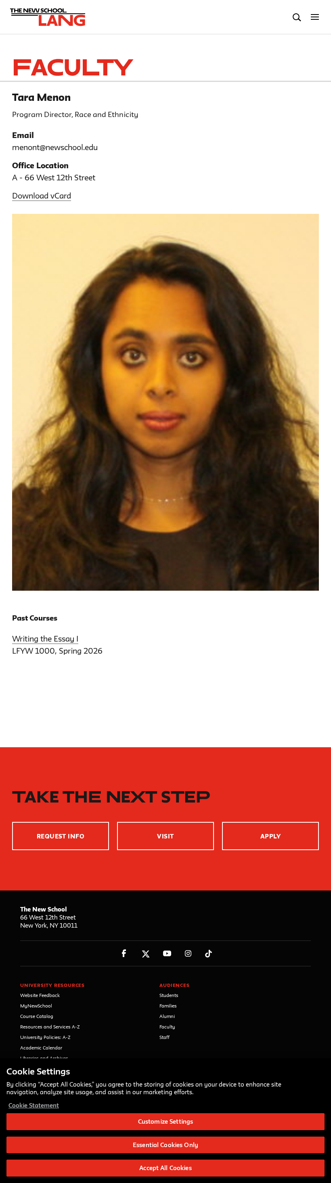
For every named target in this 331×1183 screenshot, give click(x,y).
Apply (270, 836)
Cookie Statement (33, 1105)
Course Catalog (36, 1016)
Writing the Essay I (45, 638)
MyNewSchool (36, 1005)
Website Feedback (40, 995)
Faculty (167, 1026)
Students (168, 995)
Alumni (167, 1016)
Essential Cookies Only (165, 1144)
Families (168, 1005)
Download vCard (41, 195)
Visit (165, 836)
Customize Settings (165, 1121)
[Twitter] (145, 953)
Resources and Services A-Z (50, 1026)
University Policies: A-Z (45, 1037)
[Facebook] (124, 953)
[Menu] (315, 17)
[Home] (45, 17)
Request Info (61, 836)
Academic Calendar (41, 1047)
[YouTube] (167, 953)
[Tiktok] (208, 953)
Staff (164, 1037)
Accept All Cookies (165, 1167)
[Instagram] (188, 953)
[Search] (297, 17)
